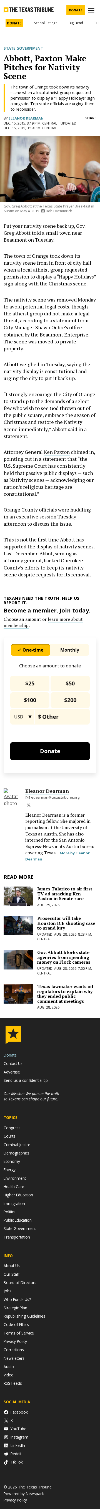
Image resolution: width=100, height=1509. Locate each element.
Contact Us (13, 1063)
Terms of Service (19, 1333)
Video (9, 1375)
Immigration (14, 1203)
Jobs (7, 1290)
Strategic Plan (15, 1307)
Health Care (14, 1186)
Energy (10, 1169)
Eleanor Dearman (26, 118)
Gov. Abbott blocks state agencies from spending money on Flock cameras (63, 957)
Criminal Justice (17, 1144)
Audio (9, 1366)
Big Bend (76, 23)
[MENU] (92, 10)
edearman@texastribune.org (55, 797)
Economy (12, 1161)
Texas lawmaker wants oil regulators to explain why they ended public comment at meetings (65, 993)
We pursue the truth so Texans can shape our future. (31, 1096)
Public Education (18, 1220)
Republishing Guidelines (24, 1316)
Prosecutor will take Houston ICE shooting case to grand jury (66, 923)
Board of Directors (20, 1282)
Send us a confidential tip (26, 1080)
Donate (75, 10)
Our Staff (11, 1274)
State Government (23, 48)
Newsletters (14, 1358)
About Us (12, 1265)
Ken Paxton (57, 452)
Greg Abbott (17, 232)
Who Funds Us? (17, 1299)
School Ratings (46, 23)
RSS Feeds (13, 1383)
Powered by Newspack (24, 1493)
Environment (15, 1178)
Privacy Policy (15, 1341)
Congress (12, 1127)
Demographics (16, 1153)
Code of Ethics (16, 1324)
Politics (10, 1211)
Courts (9, 1136)
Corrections (14, 1349)
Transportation (17, 1237)
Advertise (12, 1072)
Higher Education (18, 1194)
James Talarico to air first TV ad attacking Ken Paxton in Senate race (64, 894)
